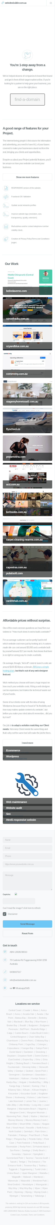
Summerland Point (14, 1158)
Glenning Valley (29, 1067)
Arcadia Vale (28, 1014)
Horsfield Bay (35, 1082)
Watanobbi (25, 1181)
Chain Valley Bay (36, 1037)
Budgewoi (33, 1025)
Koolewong (20, 1097)
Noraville (30, 1128)
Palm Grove (40, 1131)
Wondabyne (27, 1184)
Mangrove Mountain (36, 1112)
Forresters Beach (39, 1063)
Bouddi (23, 1025)
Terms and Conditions (37, 1215)
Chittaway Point (16, 1044)
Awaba (40, 1014)
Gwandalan (40, 1075)
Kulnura (30, 1097)
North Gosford (15, 1131)
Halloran (25, 1078)
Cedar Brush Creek (39, 1033)
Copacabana (13, 1048)
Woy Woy (12, 1188)
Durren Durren (41, 1056)
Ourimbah (28, 1131)
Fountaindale (14, 1067)
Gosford (29, 1071)
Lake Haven (42, 1097)
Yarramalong (26, 1196)
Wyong (28, 1192)
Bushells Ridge (38, 1029)
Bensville (32, 1018)
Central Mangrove (18, 1037)
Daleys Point (41, 1048)
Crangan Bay (27, 1048)
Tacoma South (41, 1158)
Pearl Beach (34, 1135)
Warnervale (13, 1181)
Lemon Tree (31, 1101)
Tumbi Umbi (40, 1169)
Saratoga (26, 1150)
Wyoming (18, 1192)
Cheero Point (27, 1040)
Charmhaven (12, 1040)
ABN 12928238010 (18, 952)
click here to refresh (32, 908)
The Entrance (34, 1162)
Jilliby (45, 1082)
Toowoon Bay (30, 1165)
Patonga (23, 1135)
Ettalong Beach (22, 1063)
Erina (38, 1059)
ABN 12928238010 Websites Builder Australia (20, 1211)
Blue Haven (41, 1022)
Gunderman (27, 1075)
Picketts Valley (35, 1139)
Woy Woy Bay (25, 1188)
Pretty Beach (38, 1143)
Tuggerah (13, 1169)
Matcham (44, 1116)
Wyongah (13, 1196)
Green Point (40, 1071)
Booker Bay (12, 1025)
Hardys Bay (11, 1082)
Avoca (17, 1014)
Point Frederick (23, 1143)
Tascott (13, 1162)
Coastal (26, 1010)
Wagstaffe (16, 1177)
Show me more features (27, 177)
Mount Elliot (12, 1124)
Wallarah (27, 1177)
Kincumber (13, 1093)
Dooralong (40, 1052)
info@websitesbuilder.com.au (23, 980)
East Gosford (14, 1059)
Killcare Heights (39, 1090)
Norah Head (18, 1128)
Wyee (37, 1188)
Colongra (41, 1044)
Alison (35, 1010)
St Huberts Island (40, 1146)
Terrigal (22, 1162)
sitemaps (46, 1207)
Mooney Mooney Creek (35, 1120)
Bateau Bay (20, 1018)
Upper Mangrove (29, 1173)
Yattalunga (39, 1196)
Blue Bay (29, 1022)
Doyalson (11, 1056)
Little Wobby (24, 1105)
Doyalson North (25, 1056)
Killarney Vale (14, 1090)
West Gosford (14, 1184)
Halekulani (14, 1078)
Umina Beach (13, 1173)
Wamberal (38, 1177)
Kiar (43, 1086)
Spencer (27, 1154)
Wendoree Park (40, 1181)
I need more (27, 743)
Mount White (25, 1124)
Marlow (34, 1116)
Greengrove (14, 1075)
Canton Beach (21, 1033)
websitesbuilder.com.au (15, 3)
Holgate (22, 1082)
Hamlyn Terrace (38, 1078)
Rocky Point (25, 1146)
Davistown (28, 1052)
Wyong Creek (40, 1192)
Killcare (26, 1090)
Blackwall (18, 1022)
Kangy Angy (14, 1086)
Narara (36, 1124)
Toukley (42, 1165)
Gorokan (19, 1071)
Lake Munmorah (16, 1101)
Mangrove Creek (17, 1112)
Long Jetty (36, 1105)
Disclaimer (12, 914)
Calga (9, 1033)
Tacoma (29, 1158)
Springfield (38, 1154)
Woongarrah (41, 1184)
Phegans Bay (20, 1139)
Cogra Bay (30, 1044)
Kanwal (26, 1086)
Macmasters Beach (27, 1109)
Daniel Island (15, 1052)
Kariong (35, 1086)
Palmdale (12, 1135)
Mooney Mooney (15, 1120)
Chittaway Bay (41, 1040)
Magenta (42, 1109)
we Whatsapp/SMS (20, 988)
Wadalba (43, 1173)
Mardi (25, 1116)
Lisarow (42, 1101)
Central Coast (15, 1010)
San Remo (15, 1150)
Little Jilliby (11, 1105)
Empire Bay (28, 1059)
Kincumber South (28, 1093)
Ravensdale (11, 1146)
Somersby (16, 1154)
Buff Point (24, 1029)
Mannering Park (14, 1116)
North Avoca (42, 1128)
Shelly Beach (39, 1150)
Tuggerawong (26, 1169)
